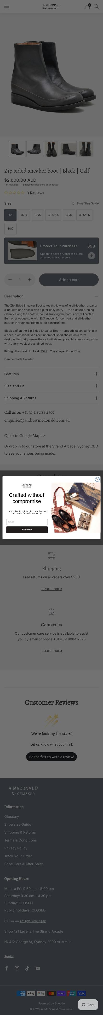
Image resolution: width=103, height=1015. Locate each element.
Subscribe (27, 529)
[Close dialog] (97, 479)
